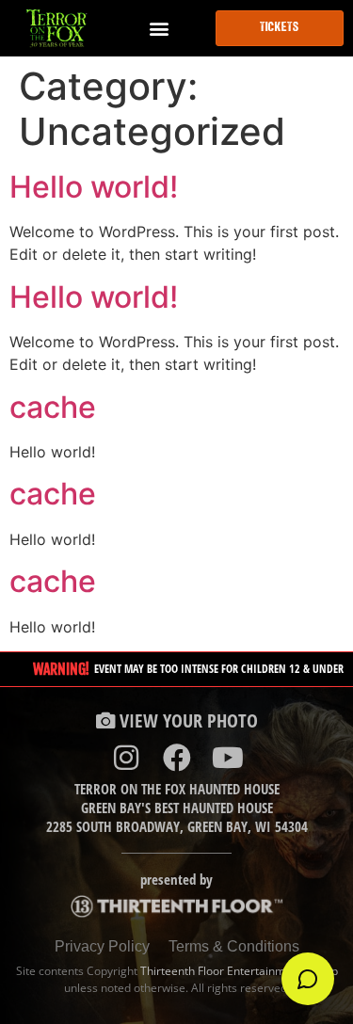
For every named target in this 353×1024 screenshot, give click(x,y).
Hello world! (93, 186)
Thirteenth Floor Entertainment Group (239, 971)
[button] (159, 28)
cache (52, 407)
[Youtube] (228, 757)
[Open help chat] (307, 978)
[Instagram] (126, 757)
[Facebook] (177, 757)
